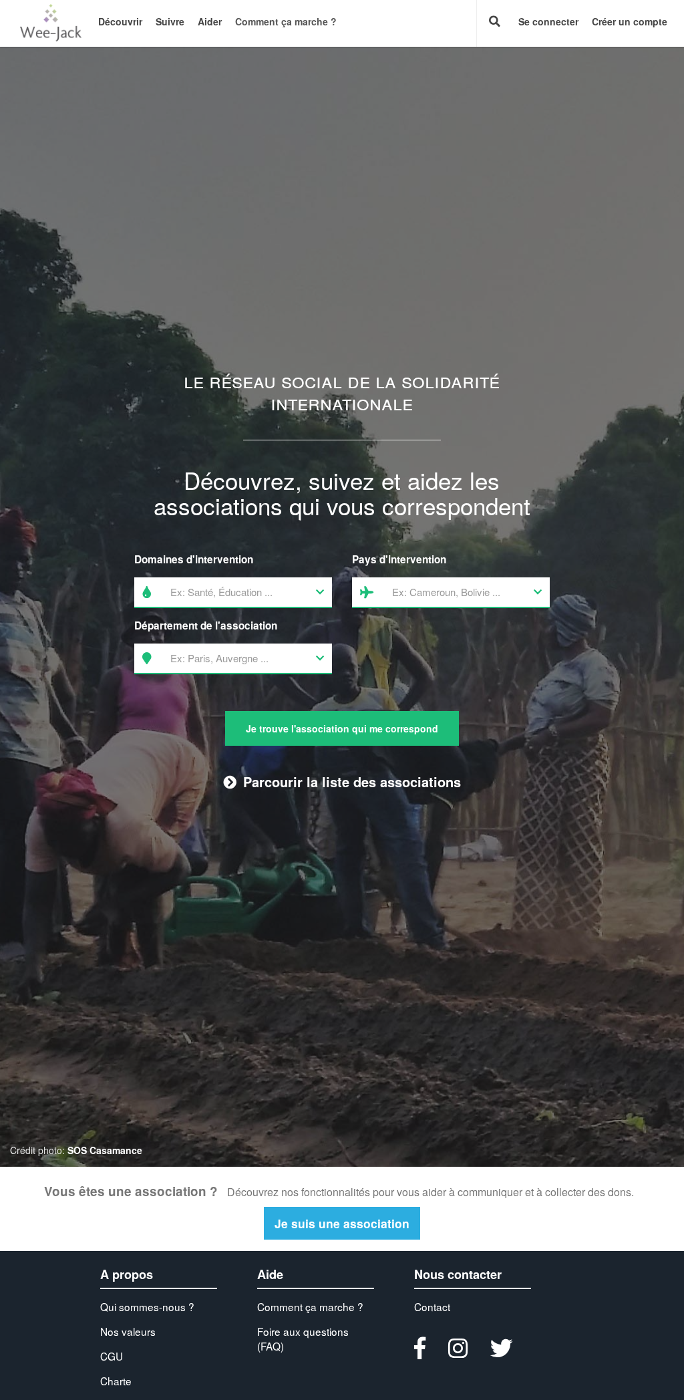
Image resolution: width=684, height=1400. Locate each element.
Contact (432, 1306)
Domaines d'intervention (193, 559)
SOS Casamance (104, 1150)
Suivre (170, 21)
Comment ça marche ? (286, 21)
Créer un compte (629, 21)
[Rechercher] (494, 23)
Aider (210, 21)
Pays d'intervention (399, 559)
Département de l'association (205, 625)
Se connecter (548, 21)
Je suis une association (342, 1223)
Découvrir (120, 21)
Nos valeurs (128, 1331)
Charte (116, 1380)
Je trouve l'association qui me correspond (342, 728)
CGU (111, 1356)
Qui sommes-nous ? (147, 1306)
